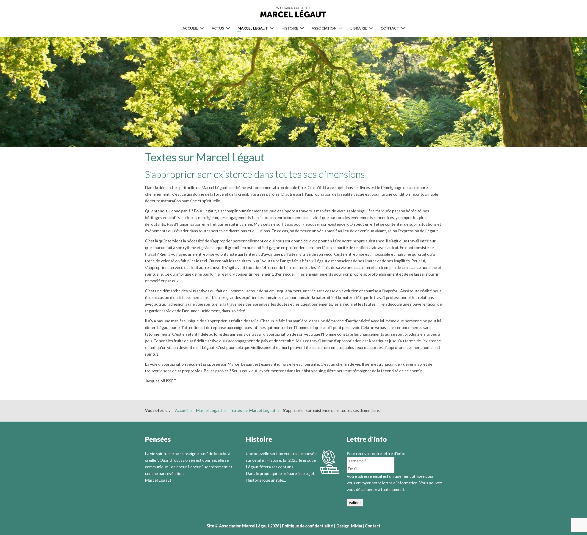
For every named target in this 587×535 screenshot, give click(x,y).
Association (324, 28)
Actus (218, 28)
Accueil (190, 28)
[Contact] (404, 28)
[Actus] (229, 28)
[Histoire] (303, 28)
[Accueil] (203, 28)
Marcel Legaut (253, 28)
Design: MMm (349, 525)
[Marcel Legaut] (272, 28)
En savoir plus (258, 486)
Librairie (358, 28)
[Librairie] (372, 28)
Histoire (290, 28)
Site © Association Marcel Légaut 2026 (243, 525)
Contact (390, 28)
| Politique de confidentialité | (307, 525)
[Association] (341, 28)
